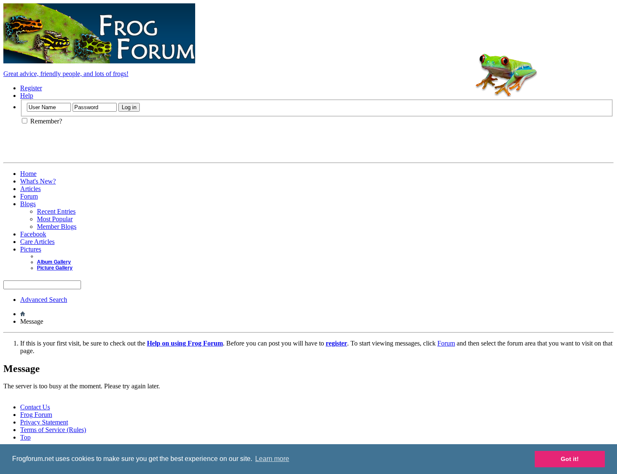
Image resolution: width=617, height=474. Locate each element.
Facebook (33, 234)
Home (28, 173)
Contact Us (35, 407)
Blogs (28, 203)
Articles (30, 188)
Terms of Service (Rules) (53, 429)
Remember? (45, 121)
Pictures (30, 249)
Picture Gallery (55, 268)
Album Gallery (54, 262)
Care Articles (37, 241)
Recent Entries (56, 211)
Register (31, 88)
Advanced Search (43, 299)
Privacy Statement (44, 422)
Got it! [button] (570, 459)
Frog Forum (36, 414)
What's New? (38, 181)
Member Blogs (56, 226)
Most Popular (55, 219)
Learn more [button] (272, 458)
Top (25, 437)
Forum (29, 196)
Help (26, 95)
